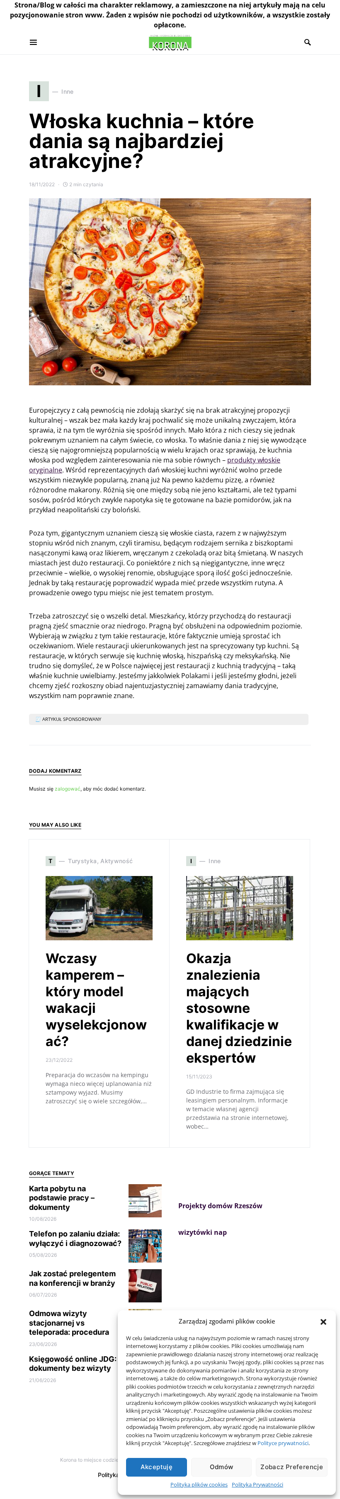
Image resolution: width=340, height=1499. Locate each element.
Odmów (221, 1467)
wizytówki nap (202, 1232)
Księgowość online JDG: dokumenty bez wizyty (73, 1364)
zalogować (67, 789)
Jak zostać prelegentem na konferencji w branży (72, 1278)
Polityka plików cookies (199, 1484)
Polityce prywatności (282, 1443)
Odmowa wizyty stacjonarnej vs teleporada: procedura (69, 1322)
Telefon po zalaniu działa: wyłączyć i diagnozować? (75, 1238)
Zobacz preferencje (291, 1467)
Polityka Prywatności (257, 1484)
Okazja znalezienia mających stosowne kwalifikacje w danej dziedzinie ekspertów (239, 1008)
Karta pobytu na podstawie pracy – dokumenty (62, 1198)
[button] (323, 1321)
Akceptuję (156, 1467)
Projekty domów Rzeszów (220, 1205)
